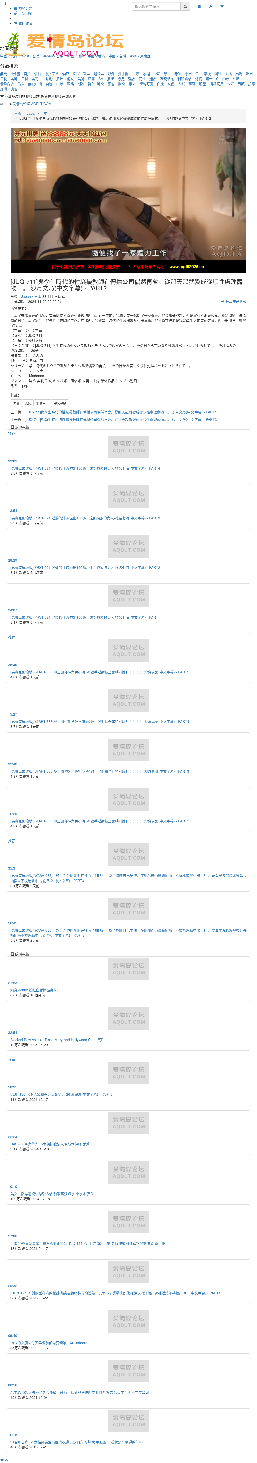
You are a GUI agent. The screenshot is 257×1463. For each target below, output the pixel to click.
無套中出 (35, 83)
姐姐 (249, 73)
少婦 (156, 73)
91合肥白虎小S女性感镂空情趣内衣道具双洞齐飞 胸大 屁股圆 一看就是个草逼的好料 (76, 1441)
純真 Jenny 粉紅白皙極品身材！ (35, 989)
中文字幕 (52, 73)
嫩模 (207, 73)
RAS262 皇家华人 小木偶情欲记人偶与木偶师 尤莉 (50, 1143)
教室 (86, 73)
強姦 (131, 78)
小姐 (188, 73)
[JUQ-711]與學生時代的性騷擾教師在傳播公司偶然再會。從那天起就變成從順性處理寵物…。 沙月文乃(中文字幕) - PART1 (121, 411)
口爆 (59, 83)
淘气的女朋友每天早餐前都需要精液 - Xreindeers (48, 1342)
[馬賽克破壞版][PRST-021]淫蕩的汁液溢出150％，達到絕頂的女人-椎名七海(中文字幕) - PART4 (85, 468)
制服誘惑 (184, 78)
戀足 (121, 78)
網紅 (217, 73)
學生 (167, 73)
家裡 (146, 73)
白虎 (160, 83)
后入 (21, 83)
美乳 (14, 78)
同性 (142, 78)
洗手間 (123, 73)
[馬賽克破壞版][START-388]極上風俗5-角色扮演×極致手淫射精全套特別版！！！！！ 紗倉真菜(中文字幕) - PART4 (99, 721)
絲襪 (198, 78)
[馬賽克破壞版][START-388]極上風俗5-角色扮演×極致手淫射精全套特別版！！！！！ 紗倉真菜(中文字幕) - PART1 (99, 820)
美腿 (80, 78)
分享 (228, 301)
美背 (35, 78)
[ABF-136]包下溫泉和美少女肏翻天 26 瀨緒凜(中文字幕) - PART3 (61, 1094)
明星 (202, 83)
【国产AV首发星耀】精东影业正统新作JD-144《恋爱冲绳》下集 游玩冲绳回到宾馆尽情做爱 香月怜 (87, 1243)
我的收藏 (24, 23)
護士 (209, 78)
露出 (3, 88)
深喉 (70, 83)
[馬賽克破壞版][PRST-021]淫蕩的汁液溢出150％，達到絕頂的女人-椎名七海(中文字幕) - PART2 (85, 567)
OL (198, 73)
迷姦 (152, 78)
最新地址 (24, 13)
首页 (17, 113)
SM (101, 78)
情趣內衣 (7, 83)
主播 (228, 73)
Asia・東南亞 (140, 55)
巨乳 (3, 78)
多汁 (59, 78)
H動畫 (15, 73)
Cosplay (222, 78)
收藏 (241, 301)
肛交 (121, 83)
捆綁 (110, 78)
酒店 (65, 73)
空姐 (235, 78)
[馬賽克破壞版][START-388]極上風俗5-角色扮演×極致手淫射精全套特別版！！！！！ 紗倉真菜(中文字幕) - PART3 (99, 771)
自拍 (27, 73)
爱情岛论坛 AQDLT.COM (32, 103)
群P (91, 83)
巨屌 (91, 78)
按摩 (251, 83)
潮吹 (80, 83)
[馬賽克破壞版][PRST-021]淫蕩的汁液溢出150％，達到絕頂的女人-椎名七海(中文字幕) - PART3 (85, 517)
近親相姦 (167, 78)
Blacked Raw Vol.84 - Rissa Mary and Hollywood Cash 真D (56, 1039)
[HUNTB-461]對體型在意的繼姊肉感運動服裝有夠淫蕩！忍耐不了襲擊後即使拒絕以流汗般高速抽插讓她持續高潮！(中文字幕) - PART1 (115, 1292)
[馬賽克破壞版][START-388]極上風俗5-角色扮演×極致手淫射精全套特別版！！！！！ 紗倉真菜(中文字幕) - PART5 (99, 671)
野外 (111, 73)
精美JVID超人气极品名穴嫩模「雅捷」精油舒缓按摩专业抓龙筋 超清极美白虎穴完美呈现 (79, 1392)
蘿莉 (192, 83)
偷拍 (37, 73)
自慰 (49, 83)
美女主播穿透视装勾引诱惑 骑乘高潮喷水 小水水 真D (51, 1193)
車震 (135, 73)
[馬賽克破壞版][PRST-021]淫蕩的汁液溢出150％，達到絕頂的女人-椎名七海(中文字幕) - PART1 (85, 617)
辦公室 (99, 73)
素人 (132, 83)
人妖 (230, 83)
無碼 (3, 73)
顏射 (111, 83)
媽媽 (238, 73)
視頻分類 (24, 8)
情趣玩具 (217, 83)
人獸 (181, 83)
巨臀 (24, 78)
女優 (170, 83)
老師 (177, 73)
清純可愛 (146, 83)
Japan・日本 (37, 113)
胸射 (14, 88)
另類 (241, 83)
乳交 (100, 83)
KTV (76, 73)
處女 (70, 78)
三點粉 (47, 78)
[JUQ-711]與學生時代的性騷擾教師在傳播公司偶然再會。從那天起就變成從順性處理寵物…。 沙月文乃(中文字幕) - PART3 (121, 419)
